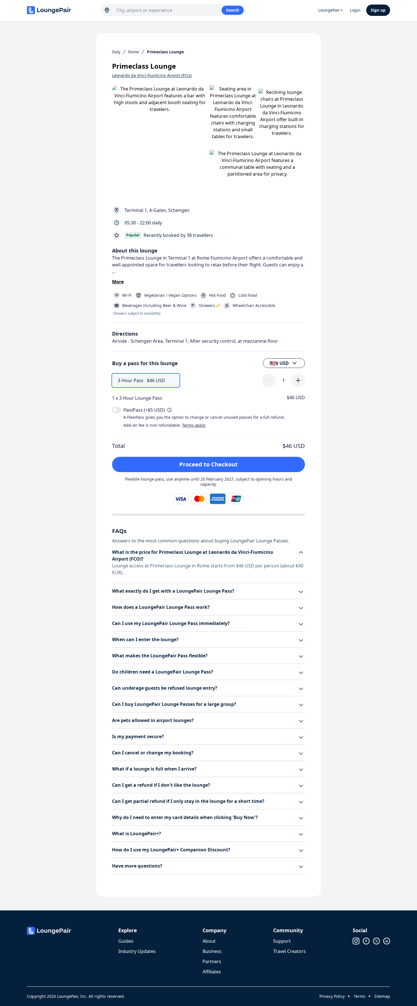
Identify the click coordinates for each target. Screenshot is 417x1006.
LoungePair (330, 10)
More (118, 282)
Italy (116, 51)
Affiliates (212, 972)
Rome (133, 51)
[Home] (61, 10)
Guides (125, 941)
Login (355, 10)
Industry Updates (137, 951)
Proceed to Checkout (208, 464)
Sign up (378, 10)
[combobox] (169, 10)
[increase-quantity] (298, 380)
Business (212, 951)
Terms (359, 996)
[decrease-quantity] (268, 380)
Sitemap (382, 996)
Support (282, 941)
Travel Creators (289, 951)
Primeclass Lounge (165, 51)
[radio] (146, 380)
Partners (212, 961)
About (209, 941)
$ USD (279, 363)
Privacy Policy (332, 996)
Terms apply (193, 425)
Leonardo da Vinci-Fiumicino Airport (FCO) (151, 75)
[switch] (116, 410)
